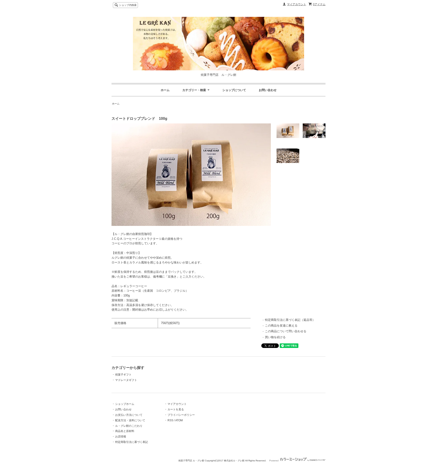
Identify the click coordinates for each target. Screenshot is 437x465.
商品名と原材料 (124, 431)
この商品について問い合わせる (285, 331)
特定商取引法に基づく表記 (131, 442)
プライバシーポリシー (181, 414)
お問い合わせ (268, 90)
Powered (274, 460)
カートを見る (176, 409)
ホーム (165, 90)
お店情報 (120, 436)
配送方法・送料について (130, 420)
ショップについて (234, 90)
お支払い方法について (128, 414)
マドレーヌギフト (126, 380)
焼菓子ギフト (123, 374)
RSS (170, 420)
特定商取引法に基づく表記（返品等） (290, 320)
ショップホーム (124, 404)
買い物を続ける (275, 337)
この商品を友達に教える (281, 325)
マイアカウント (296, 4)
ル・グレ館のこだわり (128, 425)
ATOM (179, 420)
